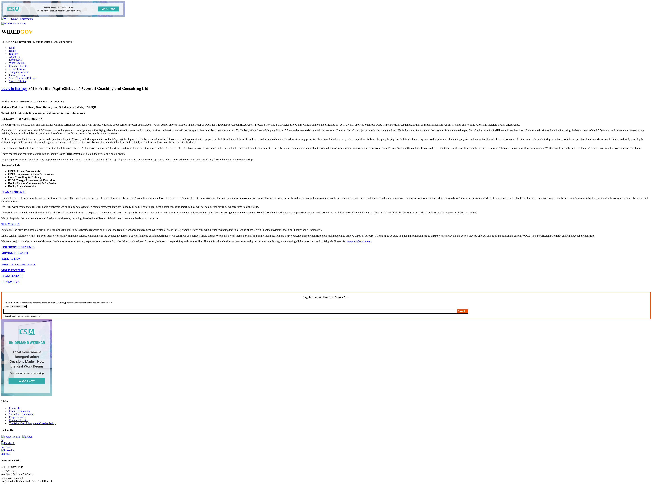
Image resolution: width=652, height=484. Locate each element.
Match (6, 306)
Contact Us (15, 408)
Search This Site (17, 81)
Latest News (15, 59)
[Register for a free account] (17, 18)
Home (12, 50)
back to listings (14, 88)
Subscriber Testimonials (21, 414)
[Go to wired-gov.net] (13, 23)
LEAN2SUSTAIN (11, 276)
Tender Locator (17, 69)
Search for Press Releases (22, 78)
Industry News (17, 75)
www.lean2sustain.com (359, 241)
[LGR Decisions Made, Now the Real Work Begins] (63, 15)
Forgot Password (18, 417)
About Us (14, 56)
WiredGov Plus (17, 62)
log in (12, 47)
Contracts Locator (18, 66)
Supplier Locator (19, 72)
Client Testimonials (19, 411)
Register (13, 53)
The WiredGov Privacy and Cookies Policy (32, 423)
